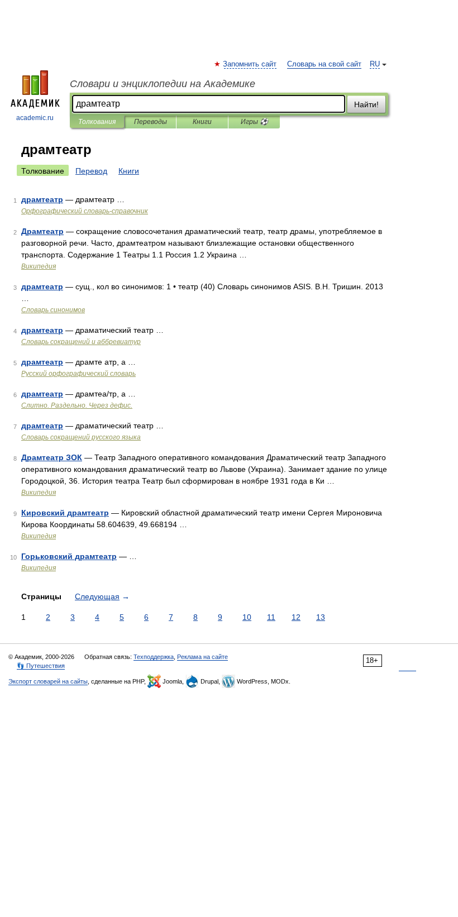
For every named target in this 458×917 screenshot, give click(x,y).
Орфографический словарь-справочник (84, 211)
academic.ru (35, 118)
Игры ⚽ (254, 122)
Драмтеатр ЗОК (51, 457)
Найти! (366, 104)
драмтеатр (42, 199)
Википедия (38, 266)
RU (375, 64)
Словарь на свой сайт (324, 64)
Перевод (91, 170)
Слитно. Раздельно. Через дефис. (76, 405)
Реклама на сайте (202, 656)
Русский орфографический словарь (78, 374)
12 (296, 617)
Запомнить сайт (250, 64)
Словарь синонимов (53, 310)
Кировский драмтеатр (65, 512)
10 (246, 617)
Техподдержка (153, 656)
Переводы (150, 122)
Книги (202, 122)
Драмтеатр (42, 231)
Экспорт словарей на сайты (48, 681)
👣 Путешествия (41, 665)
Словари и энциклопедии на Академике (162, 83)
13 (320, 617)
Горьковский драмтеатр (69, 556)
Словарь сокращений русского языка (81, 437)
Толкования (97, 122)
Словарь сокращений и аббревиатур (81, 342)
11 (271, 617)
